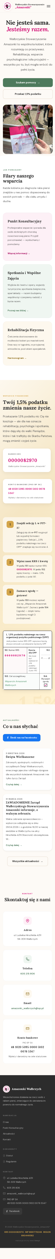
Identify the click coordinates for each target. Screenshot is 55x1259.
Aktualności (9, 1133)
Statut (9, 1155)
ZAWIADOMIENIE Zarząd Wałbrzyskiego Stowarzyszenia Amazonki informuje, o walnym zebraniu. (27, 808)
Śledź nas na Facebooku (23, 737)
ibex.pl (37, 1240)
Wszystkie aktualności (27, 861)
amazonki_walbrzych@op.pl (27, 1008)
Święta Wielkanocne (20, 757)
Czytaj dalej (14, 784)
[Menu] (48, 6)
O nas (6, 1122)
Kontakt (7, 1139)
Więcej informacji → (19, 253)
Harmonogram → (17, 358)
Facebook (14, 1211)
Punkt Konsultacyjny (13, 1127)
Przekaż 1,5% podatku (28, 94)
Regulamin (11, 1161)
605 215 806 (27, 973)
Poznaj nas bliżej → (18, 310)
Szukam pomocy (28, 82)
